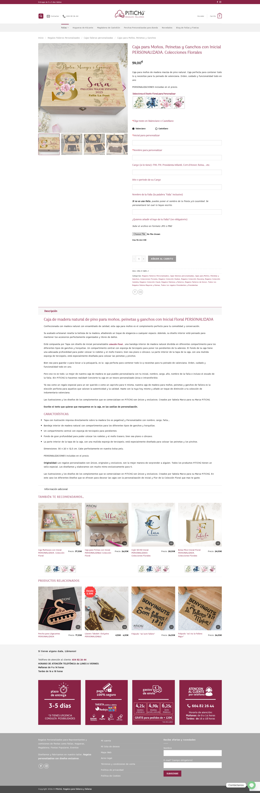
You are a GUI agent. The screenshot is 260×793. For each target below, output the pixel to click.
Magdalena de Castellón (108, 27)
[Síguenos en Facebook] (217, 2)
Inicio (40, 38)
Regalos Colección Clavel (150, 282)
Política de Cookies (111, 776)
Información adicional (56, 489)
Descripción (50, 311)
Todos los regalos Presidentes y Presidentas (179, 285)
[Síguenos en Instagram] (220, 2)
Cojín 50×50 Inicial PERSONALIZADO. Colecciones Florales (141, 553)
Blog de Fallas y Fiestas (187, 27)
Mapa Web (106, 752)
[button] (41, 16)
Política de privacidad (112, 770)
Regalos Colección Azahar (169, 279)
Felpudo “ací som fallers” (143, 633)
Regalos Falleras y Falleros (172, 282)
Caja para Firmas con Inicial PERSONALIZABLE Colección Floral (98, 553)
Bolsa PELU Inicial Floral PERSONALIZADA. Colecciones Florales (189, 553)
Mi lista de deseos (110, 746)
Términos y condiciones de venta (118, 764)
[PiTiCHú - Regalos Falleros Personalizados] (130, 14)
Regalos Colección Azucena (192, 279)
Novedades (167, 27)
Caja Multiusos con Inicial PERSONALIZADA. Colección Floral (51, 553)
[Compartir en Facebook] (135, 291)
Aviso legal (106, 758)
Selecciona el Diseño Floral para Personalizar (154, 94)
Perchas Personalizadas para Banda (141, 27)
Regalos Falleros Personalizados (64, 38)
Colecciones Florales (149, 279)
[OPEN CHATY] (252, 785)
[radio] (139, 103)
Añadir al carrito (162, 259)
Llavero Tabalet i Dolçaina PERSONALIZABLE (97, 635)
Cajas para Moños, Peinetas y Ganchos (136, 38)
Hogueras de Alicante (83, 27)
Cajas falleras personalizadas (98, 38)
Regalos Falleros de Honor (196, 282)
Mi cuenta (106, 740)
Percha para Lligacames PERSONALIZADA (49, 635)
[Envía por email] (140, 291)
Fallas (64, 27)
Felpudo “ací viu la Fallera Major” (190, 635)
